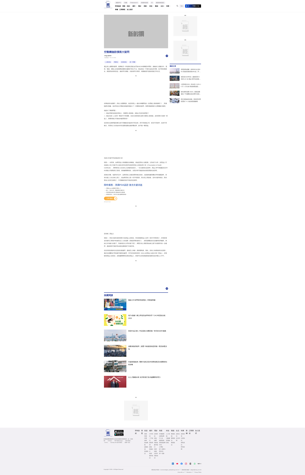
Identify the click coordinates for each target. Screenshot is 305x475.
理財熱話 (156, 456)
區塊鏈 (168, 440)
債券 (145, 440)
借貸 (155, 449)
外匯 (145, 438)
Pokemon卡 (134, 2)
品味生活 (178, 435)
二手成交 (151, 439)
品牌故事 (161, 436)
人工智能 (168, 435)
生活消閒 (178, 439)
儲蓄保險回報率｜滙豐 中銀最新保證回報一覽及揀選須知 (147, 347)
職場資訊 (173, 439)
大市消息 (151, 435)
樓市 (133, 6)
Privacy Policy (197, 472)
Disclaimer (189, 472)
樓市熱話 (151, 456)
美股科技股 (144, 2)
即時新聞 (183, 448)
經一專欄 (132, 62)
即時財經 (118, 6)
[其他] (167, 55)
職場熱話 (173, 443)
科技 (150, 6)
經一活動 (161, 453)
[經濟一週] (108, 4)
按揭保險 (124, 62)
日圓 (125, 2)
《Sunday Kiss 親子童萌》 (116, 442)
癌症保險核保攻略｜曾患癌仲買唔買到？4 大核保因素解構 (191, 100)
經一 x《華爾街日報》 (194, 6)
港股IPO (118, 2)
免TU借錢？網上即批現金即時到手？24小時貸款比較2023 (146, 317)
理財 (139, 6)
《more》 (106, 442)
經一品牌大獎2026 (162, 450)
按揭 (150, 453)
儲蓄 (155, 440)
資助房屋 (151, 443)
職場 (156, 6)
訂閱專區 (122, 9)
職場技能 (173, 435)
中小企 (161, 438)
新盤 (150, 447)
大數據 (168, 438)
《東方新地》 (128, 440)
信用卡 (156, 453)
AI (152, 2)
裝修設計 (151, 450)
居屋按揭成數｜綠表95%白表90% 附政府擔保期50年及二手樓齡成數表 (191, 71)
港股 (145, 434)
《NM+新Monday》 (118, 440)
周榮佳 (116, 62)
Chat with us (181, 472)
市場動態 (161, 434)
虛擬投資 (146, 448)
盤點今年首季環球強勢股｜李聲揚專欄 (141, 300)
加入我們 (130, 9)
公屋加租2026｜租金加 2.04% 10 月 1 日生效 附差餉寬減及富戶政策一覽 (191, 86)
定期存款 (156, 435)
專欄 (116, 9)
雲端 (167, 442)
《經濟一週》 (127, 442)
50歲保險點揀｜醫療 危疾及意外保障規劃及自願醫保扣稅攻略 (147, 363)
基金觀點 (146, 443)
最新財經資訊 (160, 2)
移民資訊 (183, 443)
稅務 (155, 451)
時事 (167, 6)
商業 (145, 6)
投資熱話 (146, 452)
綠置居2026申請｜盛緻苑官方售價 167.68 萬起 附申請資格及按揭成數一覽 (191, 78)
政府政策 (183, 435)
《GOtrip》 (110, 440)
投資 (128, 6)
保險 (155, 438)
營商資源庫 (162, 442)
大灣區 (161, 447)
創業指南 (161, 440)
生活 (162, 6)
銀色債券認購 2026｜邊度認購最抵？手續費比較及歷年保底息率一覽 (191, 93)
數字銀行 (156, 446)
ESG (160, 444)
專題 (123, 6)
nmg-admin (107, 55)
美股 (145, 436)
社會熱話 (106, 57)
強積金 (156, 442)
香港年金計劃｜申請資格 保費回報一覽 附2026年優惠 (147, 331)
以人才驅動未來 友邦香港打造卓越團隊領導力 (144, 377)
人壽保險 (108, 62)
